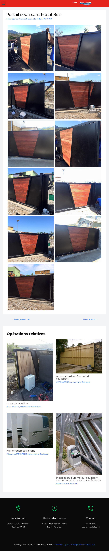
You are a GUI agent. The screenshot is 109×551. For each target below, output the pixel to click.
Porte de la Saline (17, 403)
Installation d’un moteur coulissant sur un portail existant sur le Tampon (78, 479)
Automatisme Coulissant (16, 19)
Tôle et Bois (37, 19)
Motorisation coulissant (21, 450)
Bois (30, 19)
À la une (10, 454)
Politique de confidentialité (83, 545)
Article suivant (90, 320)
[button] (3, 3)
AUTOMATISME (13, 407)
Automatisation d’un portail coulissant (72, 377)
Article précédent (20, 320)
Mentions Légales (62, 545)
